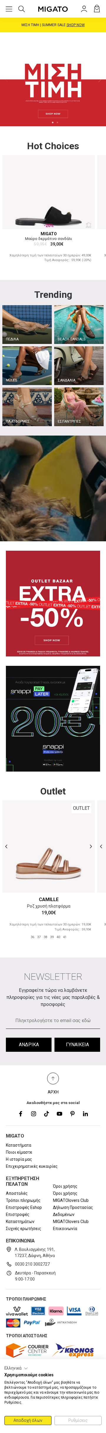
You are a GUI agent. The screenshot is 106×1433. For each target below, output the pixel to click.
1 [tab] (53, 122)
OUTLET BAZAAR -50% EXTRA (53, 25)
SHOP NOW (78, 25)
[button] (16, 1368)
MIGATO (49, 233)
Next (99, 79)
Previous (6, 79)
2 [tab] (57, 122)
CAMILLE (49, 899)
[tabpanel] (53, 79)
